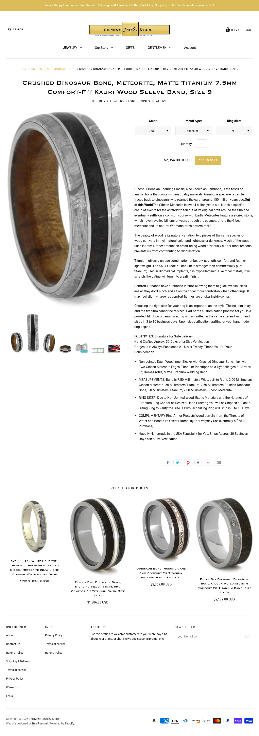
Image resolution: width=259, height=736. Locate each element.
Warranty (12, 687)
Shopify (69, 723)
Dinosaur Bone (64, 68)
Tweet (177, 462)
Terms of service (16, 669)
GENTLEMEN (157, 48)
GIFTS (130, 48)
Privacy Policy (14, 678)
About (10, 635)
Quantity (186, 144)
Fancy (198, 462)
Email (218, 462)
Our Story (102, 48)
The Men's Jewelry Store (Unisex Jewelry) (129, 101)
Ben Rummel (40, 723)
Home (24, 68)
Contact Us (13, 644)
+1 (208, 462)
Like (167, 462)
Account (190, 48)
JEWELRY (70, 48)
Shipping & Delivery (18, 661)
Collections (41, 68)
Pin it (188, 462)
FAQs (9, 696)
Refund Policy (14, 652)
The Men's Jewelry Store (44, 718)
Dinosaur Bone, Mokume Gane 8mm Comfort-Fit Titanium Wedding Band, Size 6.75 (161, 573)
